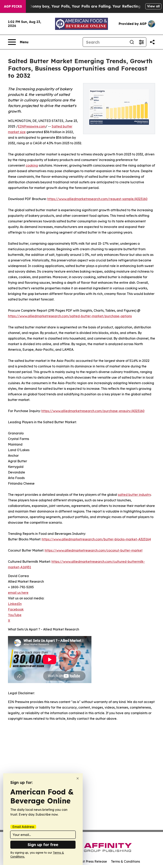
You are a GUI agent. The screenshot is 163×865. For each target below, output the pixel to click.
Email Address (23, 827)
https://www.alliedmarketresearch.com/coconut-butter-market (94, 550)
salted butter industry (134, 495)
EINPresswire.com (32, 126)
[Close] (78, 778)
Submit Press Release (90, 861)
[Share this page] (152, 42)
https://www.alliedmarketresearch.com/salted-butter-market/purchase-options (70, 316)
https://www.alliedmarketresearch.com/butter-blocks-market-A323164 (96, 539)
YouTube (14, 615)
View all (153, 6)
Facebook (16, 609)
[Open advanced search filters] (141, 42)
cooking (32, 165)
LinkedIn (15, 604)
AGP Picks (13, 6)
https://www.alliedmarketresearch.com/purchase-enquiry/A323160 (93, 411)
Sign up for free (43, 844)
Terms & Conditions (125, 861)
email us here (18, 593)
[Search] (132, 42)
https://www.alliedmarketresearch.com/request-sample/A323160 (97, 199)
